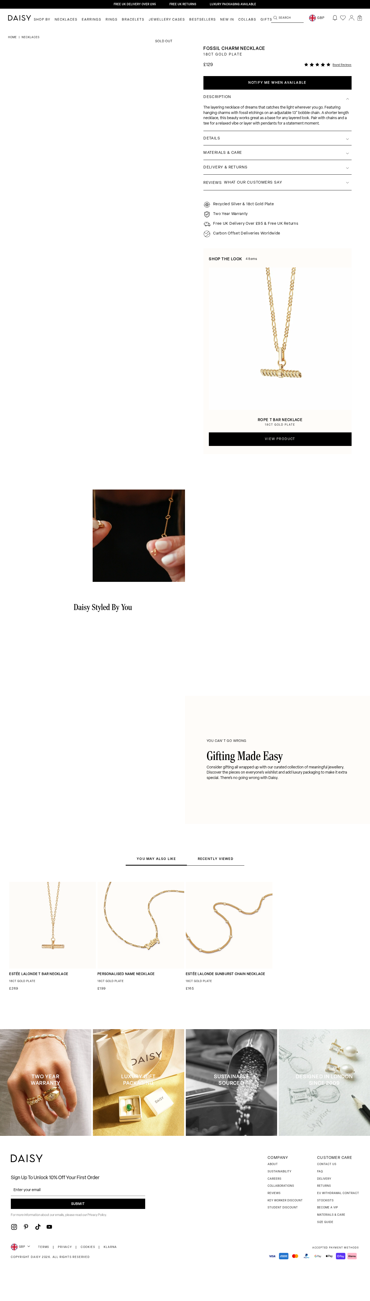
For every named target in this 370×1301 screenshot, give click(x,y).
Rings (112, 19)
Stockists (325, 1200)
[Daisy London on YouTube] (49, 1227)
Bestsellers (202, 19)
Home (13, 37)
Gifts (266, 19)
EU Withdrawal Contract (338, 1193)
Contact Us (326, 1164)
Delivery (324, 1179)
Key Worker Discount (285, 1200)
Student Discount (283, 1207)
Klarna (110, 1247)
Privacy (65, 1247)
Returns (324, 1186)
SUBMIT (78, 1204)
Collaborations (281, 1186)
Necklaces (66, 19)
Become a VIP (327, 1207)
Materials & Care (331, 1215)
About (273, 1164)
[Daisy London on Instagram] (14, 1227)
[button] (360, 18)
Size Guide (325, 1222)
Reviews (274, 1193)
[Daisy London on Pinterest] (26, 1227)
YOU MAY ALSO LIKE (156, 859)
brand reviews (342, 65)
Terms (43, 1247)
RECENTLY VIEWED (215, 859)
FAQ (320, 1171)
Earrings (91, 19)
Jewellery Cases (167, 19)
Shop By (42, 19)
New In (227, 19)
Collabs (247, 19)
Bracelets (133, 19)
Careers (274, 1179)
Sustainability (279, 1171)
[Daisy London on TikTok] (38, 1227)
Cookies (88, 1247)
